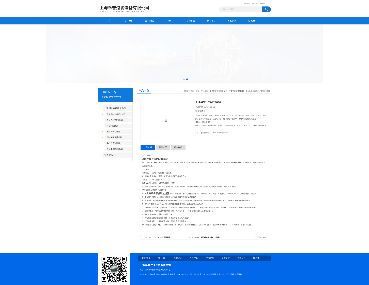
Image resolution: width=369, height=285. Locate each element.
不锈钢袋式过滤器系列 (115, 108)
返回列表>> (261, 237)
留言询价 (178, 147)
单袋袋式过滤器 (113, 143)
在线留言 (255, 3)
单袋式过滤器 (112, 126)
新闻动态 (149, 21)
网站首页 (146, 258)
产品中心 (170, 21)
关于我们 (129, 21)
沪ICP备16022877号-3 (185, 274)
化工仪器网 (229, 274)
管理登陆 (238, 274)
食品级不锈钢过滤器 (115, 120)
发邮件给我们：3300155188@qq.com (214, 133)
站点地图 (212, 274)
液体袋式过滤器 (113, 131)
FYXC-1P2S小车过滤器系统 (159, 237)
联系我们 (263, 3)
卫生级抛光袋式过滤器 (116, 114)
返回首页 (247, 3)
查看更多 (108, 155)
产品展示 (204, 91)
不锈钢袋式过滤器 (114, 137)
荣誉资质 (211, 21)
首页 (108, 21)
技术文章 (191, 21)
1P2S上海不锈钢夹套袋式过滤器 (207, 237)
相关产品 (163, 147)
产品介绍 (148, 147)
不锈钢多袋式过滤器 (115, 149)
